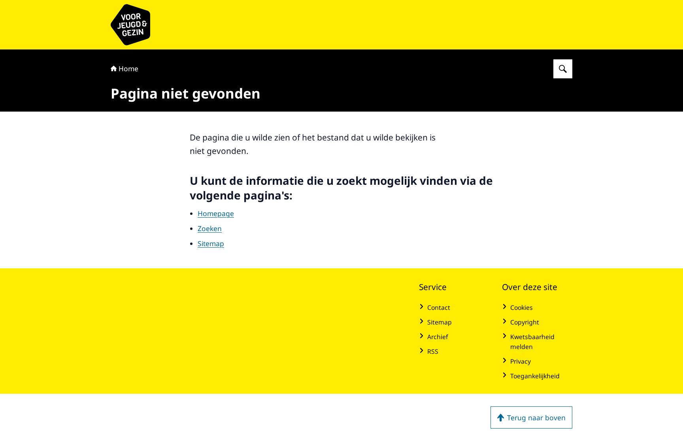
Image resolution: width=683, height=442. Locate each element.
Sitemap (211, 243)
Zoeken (210, 228)
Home (128, 68)
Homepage (216, 213)
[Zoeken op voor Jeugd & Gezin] (562, 68)
